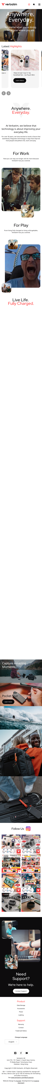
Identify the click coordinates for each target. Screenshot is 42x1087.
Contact (21, 1027)
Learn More (10, 80)
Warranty (21, 1024)
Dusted (18, 1081)
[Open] (11, 844)
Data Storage (21, 1005)
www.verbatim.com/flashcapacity (22, 1077)
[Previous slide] (4, 93)
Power (21, 1012)
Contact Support (21, 991)
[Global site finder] (29, 4)
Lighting (21, 1015)
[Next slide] (9, 93)
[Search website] (34, 4)
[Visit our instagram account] (15, 1054)
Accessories (21, 1008)
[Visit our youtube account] (27, 1054)
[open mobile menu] (38, 4)
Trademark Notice (21, 1031)
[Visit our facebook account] (21, 1054)
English (11, 1042)
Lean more (8, 702)
